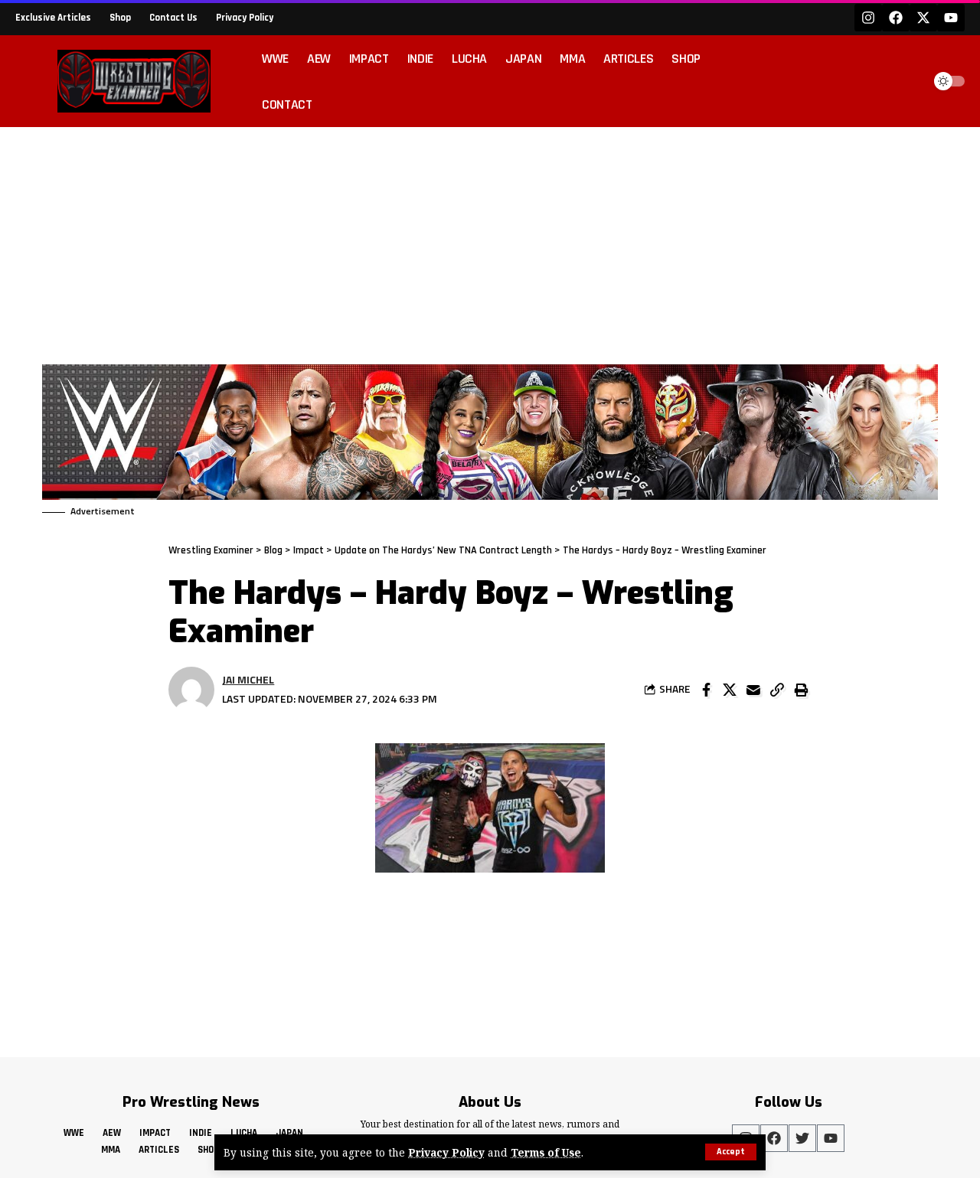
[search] (906, 81)
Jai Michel (248, 679)
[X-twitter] (923, 17)
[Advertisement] (490, 242)
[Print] (801, 689)
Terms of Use (546, 1152)
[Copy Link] (777, 689)
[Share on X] (729, 689)
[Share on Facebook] (706, 689)
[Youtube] (951, 17)
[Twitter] (802, 1138)
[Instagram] (868, 17)
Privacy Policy (446, 1152)
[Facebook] (896, 17)
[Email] (753, 689)
